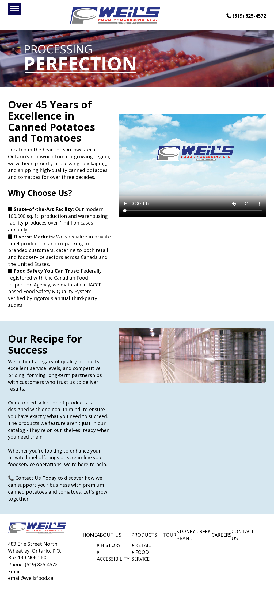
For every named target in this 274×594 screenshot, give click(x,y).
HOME (90, 535)
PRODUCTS (144, 535)
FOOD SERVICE (140, 555)
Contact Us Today (35, 478)
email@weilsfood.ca (30, 578)
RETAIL (142, 545)
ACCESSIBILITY (113, 559)
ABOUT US (109, 535)
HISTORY (110, 545)
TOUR (169, 535)
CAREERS (221, 535)
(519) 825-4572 (248, 16)
